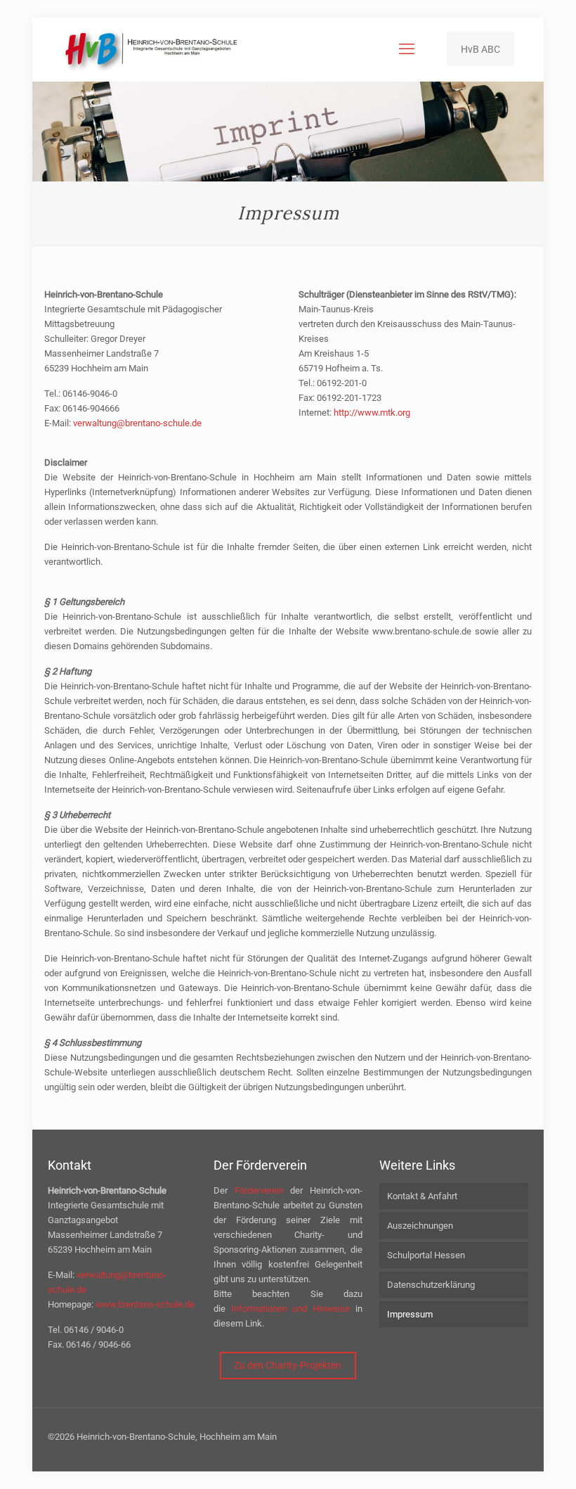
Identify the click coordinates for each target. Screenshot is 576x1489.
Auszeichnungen (420, 1225)
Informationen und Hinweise (291, 1308)
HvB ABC (480, 49)
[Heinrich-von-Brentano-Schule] (152, 49)
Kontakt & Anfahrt (422, 1196)
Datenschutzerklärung (431, 1284)
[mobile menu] (407, 49)
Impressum (410, 1314)
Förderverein (259, 1190)
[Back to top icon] (508, 1460)
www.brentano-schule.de (145, 1304)
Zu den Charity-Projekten (287, 1365)
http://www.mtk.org (372, 412)
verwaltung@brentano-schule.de (137, 423)
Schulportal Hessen (426, 1255)
